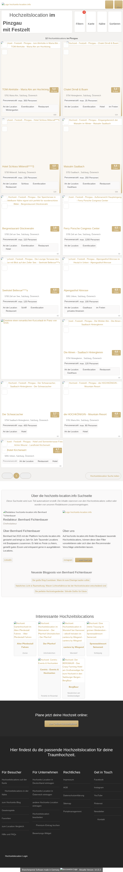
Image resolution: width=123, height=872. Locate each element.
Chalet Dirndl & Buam (76, 89)
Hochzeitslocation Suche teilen (104, 476)
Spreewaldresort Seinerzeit (98, 645)
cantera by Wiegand (73, 647)
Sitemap (67, 803)
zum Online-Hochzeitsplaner (62, 724)
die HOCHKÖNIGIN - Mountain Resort (85, 414)
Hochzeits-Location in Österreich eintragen (43, 793)
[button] (7, 476)
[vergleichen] (4, 52)
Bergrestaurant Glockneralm (18, 228)
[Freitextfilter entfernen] (109, 4)
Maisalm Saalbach (74, 166)
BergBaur (73, 687)
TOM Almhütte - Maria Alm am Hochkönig (25, 89)
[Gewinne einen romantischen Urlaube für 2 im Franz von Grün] (30, 322)
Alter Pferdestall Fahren (25, 645)
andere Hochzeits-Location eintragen (45, 804)
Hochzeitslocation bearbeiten (41, 815)
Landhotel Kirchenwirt (14, 450)
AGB (65, 787)
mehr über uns (84, 560)
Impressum (68, 779)
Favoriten (6, 818)
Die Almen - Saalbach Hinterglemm (83, 352)
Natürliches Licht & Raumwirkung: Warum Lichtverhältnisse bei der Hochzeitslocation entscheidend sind (61, 586)
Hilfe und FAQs (9, 834)
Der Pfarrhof (49, 643)
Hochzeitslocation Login (16, 856)
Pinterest (98, 803)
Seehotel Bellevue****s (15, 290)
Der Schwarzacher (12, 414)
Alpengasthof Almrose (76, 290)
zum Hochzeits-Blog (11, 802)
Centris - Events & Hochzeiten (49, 671)
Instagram (99, 787)
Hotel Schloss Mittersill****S (18, 166)
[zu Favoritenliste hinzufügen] (4, 45)
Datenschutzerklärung (73, 795)
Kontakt (101, 819)
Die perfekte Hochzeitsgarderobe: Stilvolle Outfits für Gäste (61, 591)
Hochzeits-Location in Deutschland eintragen (43, 781)
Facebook (99, 779)
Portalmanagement (72, 811)
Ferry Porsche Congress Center (82, 228)
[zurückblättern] (8, 63)
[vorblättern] (52, 63)
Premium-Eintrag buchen (47, 825)
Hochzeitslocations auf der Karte (14, 781)
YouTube (98, 795)
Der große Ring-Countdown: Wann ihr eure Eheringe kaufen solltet (60, 580)
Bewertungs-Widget (42, 833)
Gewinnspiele (8, 810)
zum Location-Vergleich (13, 826)
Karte (91, 23)
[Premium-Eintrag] (117, 619)
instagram (68, 560)
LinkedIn (8, 560)
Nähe (102, 23)
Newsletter (99, 811)
